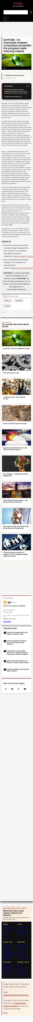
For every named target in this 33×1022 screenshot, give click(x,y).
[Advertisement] (16, 765)
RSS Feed (21, 968)
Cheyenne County (23, 930)
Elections (6, 938)
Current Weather (23, 945)
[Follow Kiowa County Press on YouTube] (25, 689)
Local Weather (22, 958)
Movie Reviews (8, 968)
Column (19, 300)
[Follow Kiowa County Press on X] (6, 689)
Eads (19, 935)
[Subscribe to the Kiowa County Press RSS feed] (18, 689)
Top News (6, 927)
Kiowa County (22, 927)
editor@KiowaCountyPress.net (16, 995)
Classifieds (6, 973)
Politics (5, 935)
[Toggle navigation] (5, 19)
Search (20, 965)
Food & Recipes (8, 965)
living (7, 306)
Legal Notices (7, 958)
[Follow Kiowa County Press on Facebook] (12, 689)
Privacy (20, 975)
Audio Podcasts (8, 970)
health (7, 300)
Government (7, 945)
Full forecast (7, 621)
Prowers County (23, 933)
